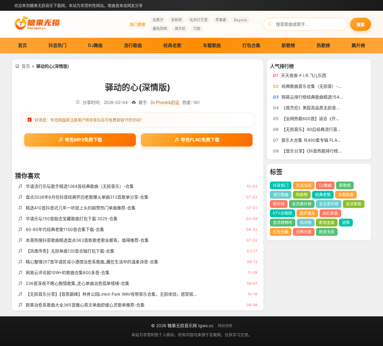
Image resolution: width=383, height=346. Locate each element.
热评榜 (305, 222)
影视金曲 (327, 222)
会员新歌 (353, 203)
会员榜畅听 (282, 222)
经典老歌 (172, 45)
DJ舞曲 (95, 45)
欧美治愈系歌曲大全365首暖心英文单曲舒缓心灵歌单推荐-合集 (85, 304)
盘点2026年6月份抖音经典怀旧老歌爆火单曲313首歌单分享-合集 (87, 197)
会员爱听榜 (328, 203)
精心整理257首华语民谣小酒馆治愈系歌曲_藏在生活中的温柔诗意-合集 (92, 261)
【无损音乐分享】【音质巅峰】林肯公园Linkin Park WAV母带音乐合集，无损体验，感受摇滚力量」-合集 (123, 294)
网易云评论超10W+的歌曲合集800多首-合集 (68, 272)
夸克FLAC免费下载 (200, 140)
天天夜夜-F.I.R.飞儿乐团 (303, 75)
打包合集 (251, 45)
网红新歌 (330, 213)
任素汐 (158, 20)
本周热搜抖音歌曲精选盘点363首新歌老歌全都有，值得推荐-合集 (87, 240)
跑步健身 (307, 213)
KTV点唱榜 (282, 213)
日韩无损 (303, 231)
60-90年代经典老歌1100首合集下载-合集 (65, 229)
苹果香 (220, 20)
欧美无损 (327, 231)
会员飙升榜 (301, 203)
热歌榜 (323, 45)
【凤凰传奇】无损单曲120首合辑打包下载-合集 (70, 250)
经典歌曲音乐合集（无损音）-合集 (314, 86)
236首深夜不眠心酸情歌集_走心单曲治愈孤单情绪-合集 (77, 283)
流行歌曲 (133, 45)
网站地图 (225, 326)
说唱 (346, 222)
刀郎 (196, 28)
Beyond (240, 20)
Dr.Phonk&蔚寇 (165, 102)
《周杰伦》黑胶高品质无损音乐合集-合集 (320, 107)
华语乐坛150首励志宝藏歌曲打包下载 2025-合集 (72, 218)
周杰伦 (180, 28)
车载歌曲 (212, 45)
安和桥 (176, 20)
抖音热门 (57, 45)
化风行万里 (199, 20)
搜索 (360, 24)
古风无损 (303, 185)
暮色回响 (160, 28)
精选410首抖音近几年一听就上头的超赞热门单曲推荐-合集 (81, 207)
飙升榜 (358, 45)
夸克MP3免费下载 (83, 140)
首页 (22, 45)
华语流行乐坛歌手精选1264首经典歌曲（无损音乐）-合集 (80, 186)
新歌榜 (288, 45)
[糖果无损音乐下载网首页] (37, 31)
